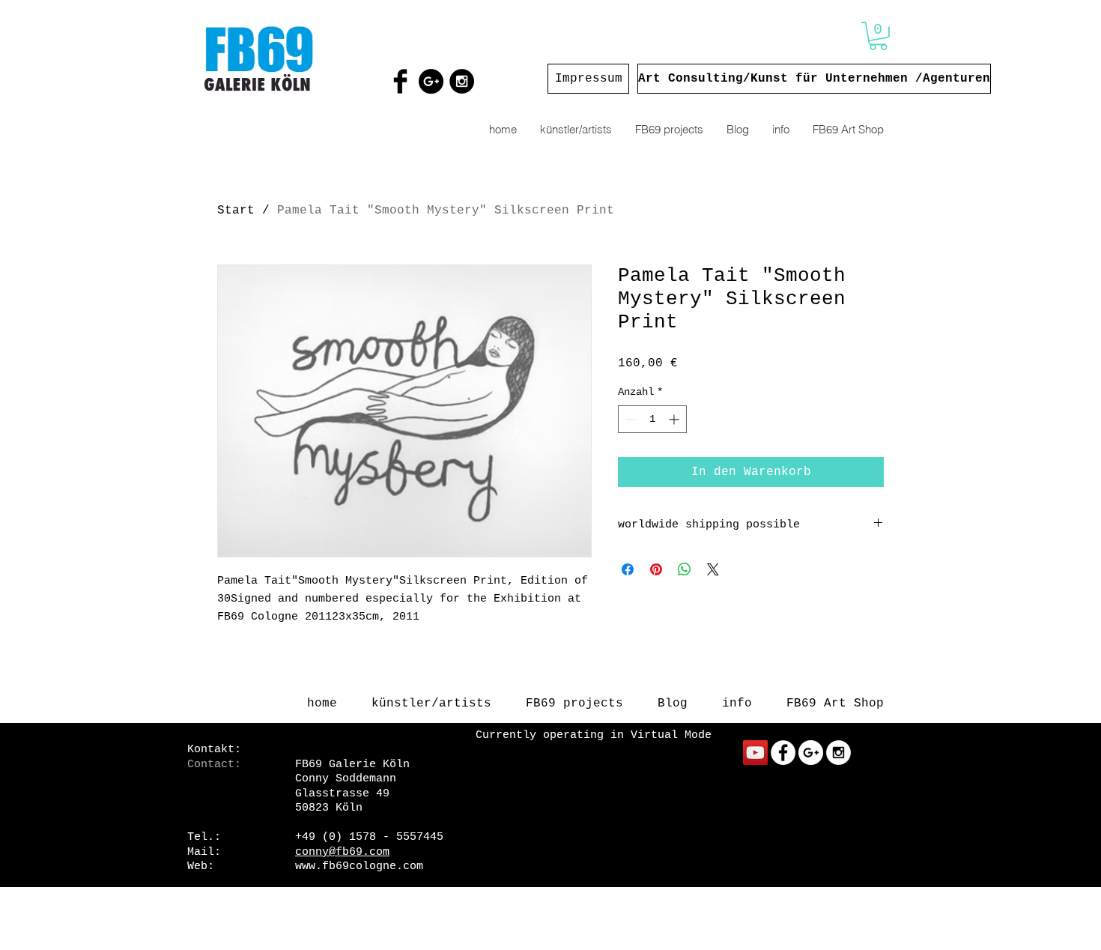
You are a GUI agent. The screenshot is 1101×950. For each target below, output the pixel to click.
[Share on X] (713, 569)
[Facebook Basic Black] (400, 81)
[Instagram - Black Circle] (461, 81)
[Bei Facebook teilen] (628, 569)
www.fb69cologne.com (359, 866)
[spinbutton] (652, 419)
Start (236, 210)
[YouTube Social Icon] (755, 752)
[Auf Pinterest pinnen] (656, 569)
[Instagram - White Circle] (838, 752)
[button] (878, 36)
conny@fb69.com (342, 852)
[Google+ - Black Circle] (431, 81)
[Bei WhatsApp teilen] (685, 569)
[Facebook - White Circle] (783, 752)
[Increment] (675, 419)
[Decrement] (629, 419)
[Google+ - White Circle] (810, 752)
